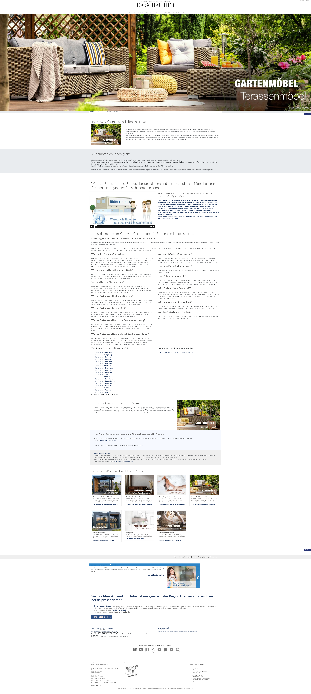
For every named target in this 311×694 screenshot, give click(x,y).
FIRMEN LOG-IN (304, 0)
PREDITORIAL (158, 12)
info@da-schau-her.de (122, 612)
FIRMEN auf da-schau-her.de (199, 671)
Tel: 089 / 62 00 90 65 (119, 610)
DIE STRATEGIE (131, 12)
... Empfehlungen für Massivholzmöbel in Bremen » (139, 504)
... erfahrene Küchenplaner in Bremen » (135, 538)
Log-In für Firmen (196, 681)
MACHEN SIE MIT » (102, 617)
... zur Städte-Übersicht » (155, 575)
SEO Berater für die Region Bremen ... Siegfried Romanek (104, 631)
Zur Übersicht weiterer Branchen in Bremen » (197, 557)
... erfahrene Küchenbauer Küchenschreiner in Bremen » (170, 541)
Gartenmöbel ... (104, 352)
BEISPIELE (167, 12)
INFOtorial (93, 111)
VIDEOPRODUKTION (197, 675)
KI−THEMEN (176, 12)
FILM (183, 12)
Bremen (100, 111)
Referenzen (195, 674)
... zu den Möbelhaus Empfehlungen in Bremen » (105, 504)
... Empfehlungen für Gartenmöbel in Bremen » (203, 504)
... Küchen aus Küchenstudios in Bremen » (103, 540)
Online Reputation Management (200, 667)
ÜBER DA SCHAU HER (198, 676)
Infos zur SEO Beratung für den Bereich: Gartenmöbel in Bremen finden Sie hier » (167, 628)
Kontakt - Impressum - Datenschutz (201, 678)
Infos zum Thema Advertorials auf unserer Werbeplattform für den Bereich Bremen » (178, 631)
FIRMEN (140, 12)
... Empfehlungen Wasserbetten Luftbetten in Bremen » (172, 505)
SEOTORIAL (148, 12)
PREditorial (195, 668)
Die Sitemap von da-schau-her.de (200, 679)
